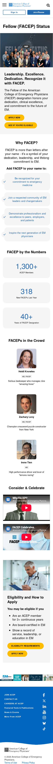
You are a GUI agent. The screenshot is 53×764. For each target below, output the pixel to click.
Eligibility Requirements (25, 645)
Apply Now (14, 117)
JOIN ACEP (9, 694)
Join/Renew (38, 12)
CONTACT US (10, 699)
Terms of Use (10, 762)
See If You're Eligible (20, 125)
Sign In (14, 12)
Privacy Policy (28, 762)
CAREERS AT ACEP (14, 703)
